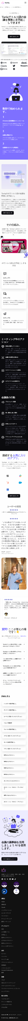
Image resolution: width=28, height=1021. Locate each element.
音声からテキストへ (6, 937)
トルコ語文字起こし (16, 7)
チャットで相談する (6, 1001)
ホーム (1, 7)
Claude (3, 907)
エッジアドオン (5, 991)
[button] (25, 2)
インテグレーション (6, 910)
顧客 (2, 972)
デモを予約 (4, 1007)
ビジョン (3, 953)
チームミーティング (6, 918)
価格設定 (3, 904)
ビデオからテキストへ (7, 940)
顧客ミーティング (6, 921)
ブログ (3, 980)
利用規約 (3, 965)
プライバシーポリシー (7, 962)
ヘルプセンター (5, 999)
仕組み (3, 901)
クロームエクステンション (8, 985)
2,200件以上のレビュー (13, 512)
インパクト (4, 956)
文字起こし (7, 7)
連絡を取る (23, 636)
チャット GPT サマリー (7, 946)
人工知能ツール (5, 932)
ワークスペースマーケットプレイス (10, 988)
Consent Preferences (7, 970)
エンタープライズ (6, 913)
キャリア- (5, 959)
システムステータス (6, 1004)
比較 (2, 929)
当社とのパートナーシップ (8, 983)
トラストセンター (6, 968)
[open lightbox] (14, 246)
